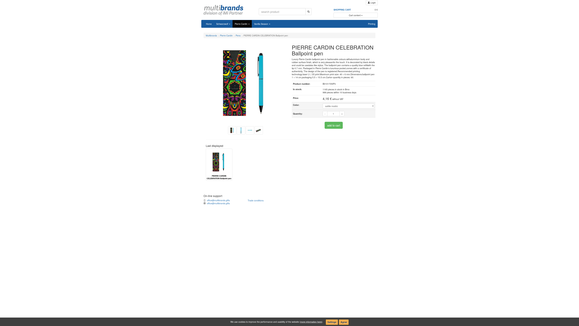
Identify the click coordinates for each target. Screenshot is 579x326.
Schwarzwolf (222, 23)
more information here (311, 321)
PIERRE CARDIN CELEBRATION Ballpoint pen (219, 177)
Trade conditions (256, 200)
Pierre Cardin (241, 23)
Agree (344, 322)
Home (209, 23)
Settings (331, 322)
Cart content (355, 15)
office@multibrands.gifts (218, 200)
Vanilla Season (261, 23)
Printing (371, 23)
